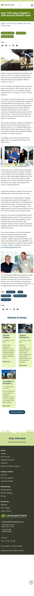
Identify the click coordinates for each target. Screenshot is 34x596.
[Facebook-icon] (5, 541)
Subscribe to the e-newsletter (17, 442)
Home (3, 23)
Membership (5, 487)
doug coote (10, 292)
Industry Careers (6, 511)
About (3, 450)
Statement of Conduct (7, 460)
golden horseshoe (20, 296)
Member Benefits (6, 490)
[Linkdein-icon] (8, 541)
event (20, 292)
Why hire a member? (7, 478)
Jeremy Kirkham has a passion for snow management (25, 336)
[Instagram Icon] (2, 541)
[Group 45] (14, 541)
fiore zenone (6, 296)
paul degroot (6, 299)
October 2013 (21, 33)
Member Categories (7, 493)
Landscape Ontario (7, 33)
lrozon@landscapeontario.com (11, 247)
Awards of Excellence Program (10, 466)
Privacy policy (5, 546)
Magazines (4, 504)
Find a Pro (4, 475)
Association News (7, 36)
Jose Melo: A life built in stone (8, 382)
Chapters (3, 453)
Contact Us (4, 463)
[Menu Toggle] (32, 5)
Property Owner (7, 472)
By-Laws (3, 496)
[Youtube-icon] (11, 541)
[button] (20, 5)
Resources (5, 501)
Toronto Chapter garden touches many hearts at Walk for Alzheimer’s (9, 336)
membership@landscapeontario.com (12, 522)
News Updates (5, 508)
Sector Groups (5, 457)
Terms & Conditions (16, 546)
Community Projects (7, 481)
